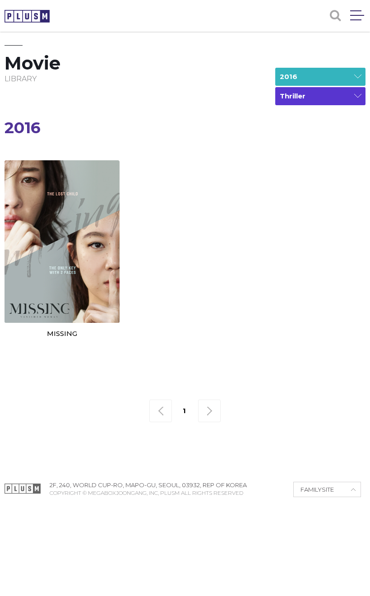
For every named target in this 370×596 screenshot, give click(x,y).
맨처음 (160, 411)
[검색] (335, 16)
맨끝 (209, 411)
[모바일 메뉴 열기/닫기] (357, 15)
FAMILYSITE (317, 489)
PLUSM (27, 16)
